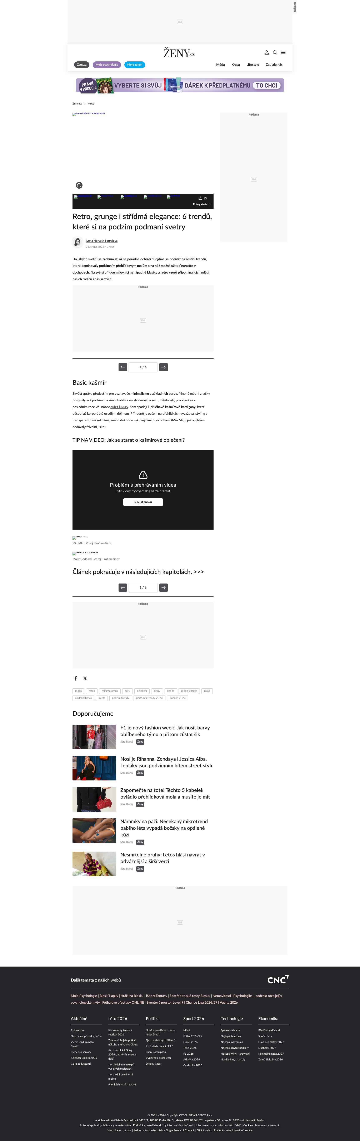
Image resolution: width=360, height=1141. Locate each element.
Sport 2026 (193, 1019)
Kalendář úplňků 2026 (84, 1058)
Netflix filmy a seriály (233, 1059)
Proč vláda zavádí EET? (159, 1046)
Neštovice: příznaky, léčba (86, 1036)
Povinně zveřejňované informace (233, 1130)
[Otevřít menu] (283, 52)
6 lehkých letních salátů (122, 1084)
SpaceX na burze (230, 1030)
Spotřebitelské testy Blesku (190, 996)
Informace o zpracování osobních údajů (218, 1125)
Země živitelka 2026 (270, 1059)
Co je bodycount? (81, 1064)
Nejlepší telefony (231, 1036)
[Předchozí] (123, 367)
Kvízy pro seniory (81, 1052)
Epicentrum (78, 1030)
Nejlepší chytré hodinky (235, 1048)
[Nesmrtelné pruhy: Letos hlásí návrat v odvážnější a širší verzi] (94, 864)
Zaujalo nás (274, 64)
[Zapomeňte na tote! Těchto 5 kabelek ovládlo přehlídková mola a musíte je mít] (94, 799)
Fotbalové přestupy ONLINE (123, 1002)
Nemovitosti (222, 996)
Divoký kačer (153, 1064)
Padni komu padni (156, 1052)
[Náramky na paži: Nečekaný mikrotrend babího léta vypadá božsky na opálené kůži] (94, 831)
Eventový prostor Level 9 (164, 1002)
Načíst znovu (143, 502)
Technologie (232, 1019)
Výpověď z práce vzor (158, 1058)
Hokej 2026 (190, 1042)
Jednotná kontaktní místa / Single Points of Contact (164, 1130)
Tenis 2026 (190, 1048)
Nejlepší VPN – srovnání (235, 1054)
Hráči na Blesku (132, 996)
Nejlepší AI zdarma (232, 1042)
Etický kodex (204, 1130)
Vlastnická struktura (119, 1130)
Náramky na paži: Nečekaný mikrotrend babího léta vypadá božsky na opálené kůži (164, 828)
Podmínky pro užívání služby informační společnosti (163, 1125)
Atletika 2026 (191, 1059)
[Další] (163, 367)
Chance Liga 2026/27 (201, 1002)
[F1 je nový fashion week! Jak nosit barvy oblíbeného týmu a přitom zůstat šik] (94, 737)
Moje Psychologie (84, 996)
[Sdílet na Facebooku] (75, 678)
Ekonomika (268, 1019)
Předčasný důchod (269, 1030)
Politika (153, 1019)
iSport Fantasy (156, 996)
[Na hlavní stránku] (180, 52)
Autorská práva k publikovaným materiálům (105, 1125)
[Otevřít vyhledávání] (275, 52)
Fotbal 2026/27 (192, 1036)
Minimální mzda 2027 (271, 1054)
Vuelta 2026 (229, 1002)
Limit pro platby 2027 (271, 1042)
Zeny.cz (77, 103)
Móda (220, 64)
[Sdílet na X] (85, 678)
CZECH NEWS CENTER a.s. (195, 1115)
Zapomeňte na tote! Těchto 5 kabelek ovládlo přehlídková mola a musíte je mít (165, 794)
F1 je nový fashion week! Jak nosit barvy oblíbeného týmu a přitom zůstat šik (165, 731)
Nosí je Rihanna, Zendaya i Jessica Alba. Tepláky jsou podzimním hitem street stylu (167, 762)
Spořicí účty (265, 1036)
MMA (186, 1030)
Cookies (248, 1125)
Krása (235, 64)
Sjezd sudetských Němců (160, 1040)
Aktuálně (79, 1019)
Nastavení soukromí (267, 1125)
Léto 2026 (117, 1019)
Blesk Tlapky (109, 996)
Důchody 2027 (267, 1048)
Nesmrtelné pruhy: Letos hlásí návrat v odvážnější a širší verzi (162, 858)
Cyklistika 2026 (192, 1065)
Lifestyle (252, 64)
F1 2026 (188, 1054)
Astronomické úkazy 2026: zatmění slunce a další (122, 1054)
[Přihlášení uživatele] (266, 52)
